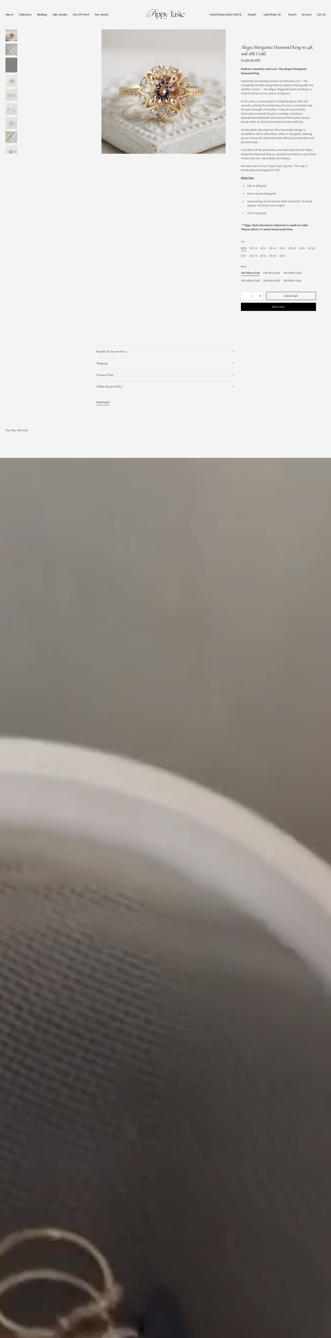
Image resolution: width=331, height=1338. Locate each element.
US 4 (263, 248)
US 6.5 (311, 248)
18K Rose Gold (271, 281)
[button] (225, 14)
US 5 (282, 248)
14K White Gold (292, 273)
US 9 (282, 256)
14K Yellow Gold (250, 273)
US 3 (243, 248)
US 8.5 (272, 256)
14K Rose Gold (271, 273)
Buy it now (278, 306)
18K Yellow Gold (250, 281)
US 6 (301, 248)
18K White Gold (292, 281)
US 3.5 (253, 248)
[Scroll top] (324, 1331)
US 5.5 (292, 248)
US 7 (243, 256)
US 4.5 (272, 248)
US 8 (263, 256)
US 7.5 (253, 256)
